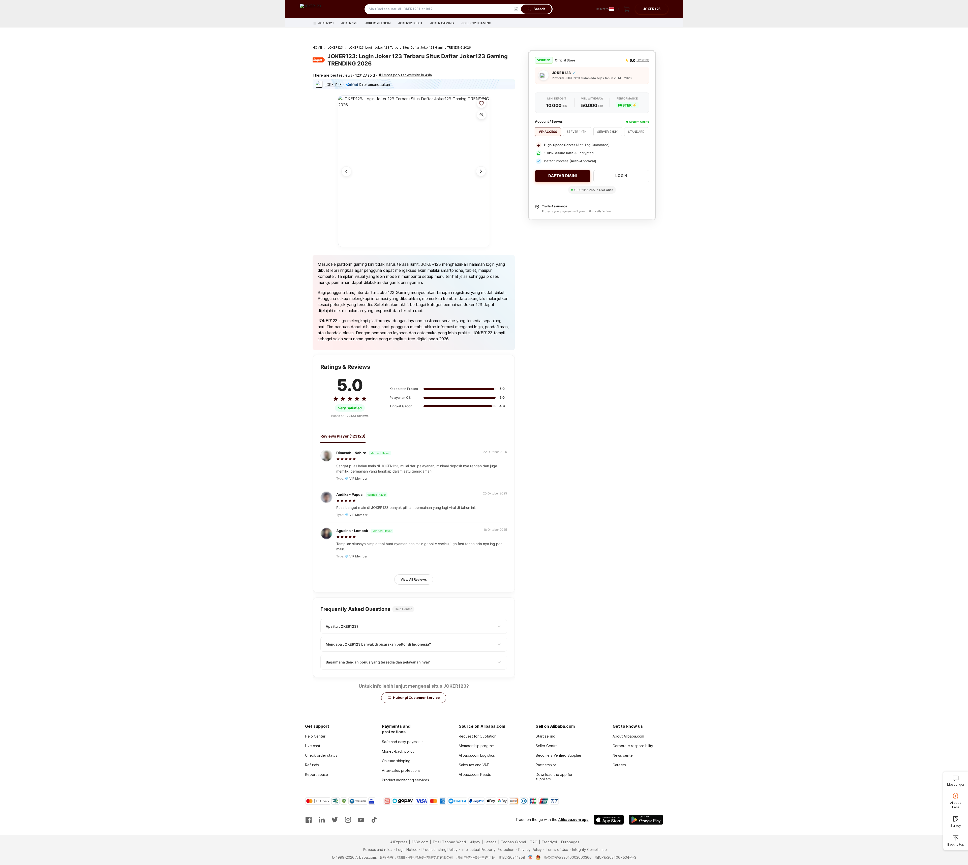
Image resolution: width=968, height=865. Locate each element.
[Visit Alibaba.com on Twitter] (334, 819)
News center (623, 755)
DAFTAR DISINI (562, 175)
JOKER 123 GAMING (476, 23)
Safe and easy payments (403, 742)
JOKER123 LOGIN (377, 23)
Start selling (545, 736)
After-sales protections (401, 770)
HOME (317, 47)
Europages (570, 842)
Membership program (477, 746)
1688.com (420, 842)
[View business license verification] (530, 857)
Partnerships (546, 765)
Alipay (475, 842)
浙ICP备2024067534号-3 (615, 857)
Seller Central (547, 746)
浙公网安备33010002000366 (568, 857)
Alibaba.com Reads (475, 774)
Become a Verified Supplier (558, 755)
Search (539, 9)
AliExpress (398, 842)
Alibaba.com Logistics (477, 755)
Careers (619, 765)
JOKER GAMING (442, 23)
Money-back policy (398, 751)
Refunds (312, 765)
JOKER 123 (349, 23)
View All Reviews (414, 579)
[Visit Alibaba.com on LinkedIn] (321, 819)
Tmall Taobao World (449, 842)
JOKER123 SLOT (410, 23)
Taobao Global (513, 842)
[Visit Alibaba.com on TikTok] (374, 819)
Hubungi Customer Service (416, 697)
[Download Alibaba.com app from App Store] (609, 820)
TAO (533, 842)
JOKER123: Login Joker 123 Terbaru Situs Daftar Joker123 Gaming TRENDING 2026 (409, 47)
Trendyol (549, 842)
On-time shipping (396, 761)
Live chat (312, 746)
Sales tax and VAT (474, 765)
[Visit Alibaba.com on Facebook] (308, 819)
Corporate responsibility (633, 746)
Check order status (321, 755)
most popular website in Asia (405, 75)
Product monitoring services (405, 780)
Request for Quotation (477, 736)
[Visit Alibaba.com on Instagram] (347, 819)
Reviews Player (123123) (343, 436)
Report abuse (316, 774)
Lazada (491, 842)
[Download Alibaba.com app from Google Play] (646, 820)
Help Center (315, 736)
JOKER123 (326, 23)
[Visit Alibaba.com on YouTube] (361, 819)
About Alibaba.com (628, 736)
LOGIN (621, 175)
